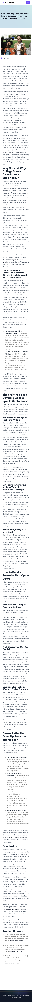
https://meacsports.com (12, 964)
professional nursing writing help (13, 909)
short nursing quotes (14, 722)
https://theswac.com (16, 951)
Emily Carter (6, 58)
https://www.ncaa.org (16, 940)
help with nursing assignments (17, 454)
